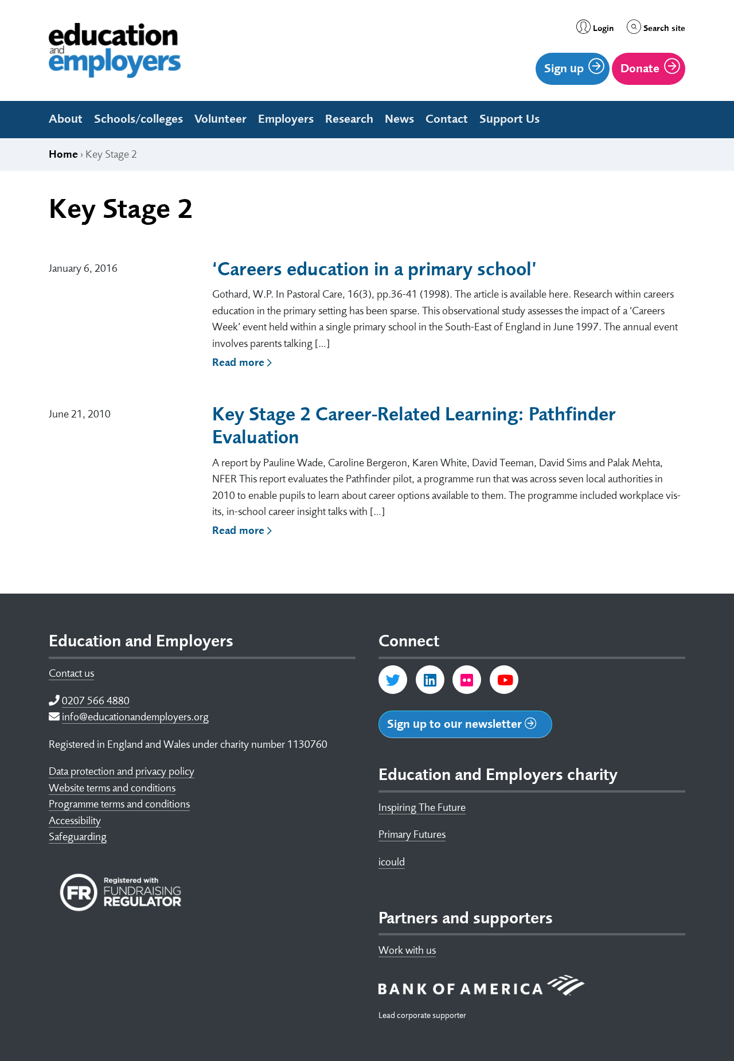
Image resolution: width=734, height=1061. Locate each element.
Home (63, 154)
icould (391, 862)
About (66, 119)
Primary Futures (412, 834)
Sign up (564, 68)
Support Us (509, 119)
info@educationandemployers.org (135, 717)
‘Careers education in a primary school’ (374, 269)
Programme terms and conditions (119, 804)
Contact (446, 119)
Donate (639, 68)
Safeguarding (78, 836)
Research (349, 119)
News (399, 119)
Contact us (71, 673)
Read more (239, 362)
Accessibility (75, 820)
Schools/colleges (138, 119)
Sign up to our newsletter (456, 724)
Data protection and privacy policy (121, 771)
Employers (286, 119)
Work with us (407, 950)
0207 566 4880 (96, 701)
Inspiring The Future (422, 807)
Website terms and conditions (112, 788)
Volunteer (220, 119)
